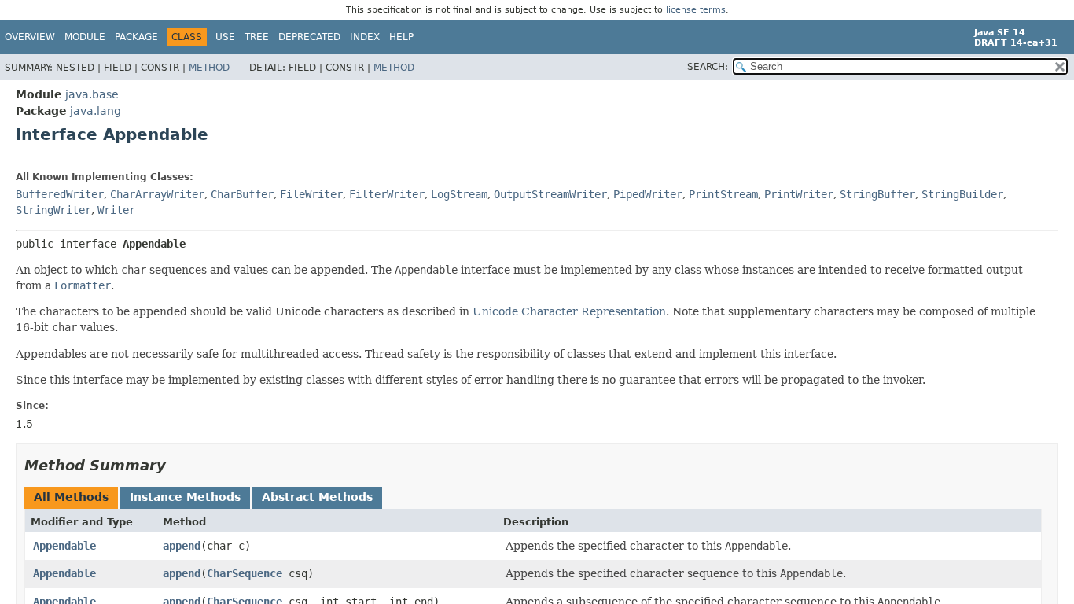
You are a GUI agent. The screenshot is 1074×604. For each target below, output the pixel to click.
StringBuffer (877, 194)
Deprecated (309, 36)
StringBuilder (962, 194)
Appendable (64, 546)
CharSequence (244, 573)
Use (225, 36)
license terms (696, 10)
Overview (30, 36)
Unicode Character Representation (569, 311)
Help (401, 36)
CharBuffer (242, 194)
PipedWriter (647, 194)
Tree (257, 36)
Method (209, 67)
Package (136, 36)
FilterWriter (387, 194)
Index (365, 36)
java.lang (95, 111)
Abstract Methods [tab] (317, 497)
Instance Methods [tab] (185, 497)
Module (84, 36)
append (181, 546)
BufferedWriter (60, 194)
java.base (92, 94)
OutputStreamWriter (550, 194)
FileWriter (311, 194)
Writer (116, 210)
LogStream (459, 194)
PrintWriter (798, 194)
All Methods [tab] (71, 497)
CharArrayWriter (157, 194)
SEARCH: (707, 66)
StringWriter (53, 210)
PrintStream (723, 194)
